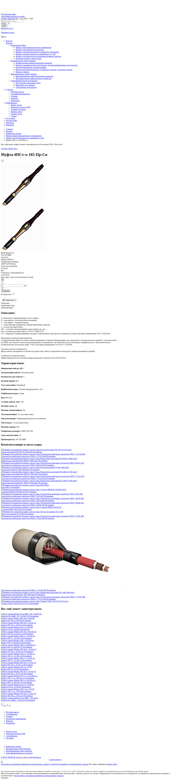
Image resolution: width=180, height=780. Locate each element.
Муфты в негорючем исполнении (30, 50)
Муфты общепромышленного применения (33, 47)
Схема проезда (55, 759)
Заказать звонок (22, 757)
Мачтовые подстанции (25, 85)
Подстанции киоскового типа (28, 83)
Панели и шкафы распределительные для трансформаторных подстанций (46, 65)
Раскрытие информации (16, 719)
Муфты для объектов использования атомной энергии (38, 56)
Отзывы (9, 716)
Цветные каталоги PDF (15, 734)
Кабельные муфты (18, 45)
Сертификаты (11, 714)
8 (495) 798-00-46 (8, 19)
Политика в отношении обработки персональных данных (25, 764)
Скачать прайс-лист (9, 149)
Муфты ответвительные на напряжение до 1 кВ (36, 54)
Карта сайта (112, 764)
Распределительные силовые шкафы (31, 67)
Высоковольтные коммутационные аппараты (34, 76)
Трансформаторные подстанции (24, 81)
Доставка (10, 738)
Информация (6, 727)
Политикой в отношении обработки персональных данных (39, 776)
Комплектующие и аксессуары (28, 59)
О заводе (4, 708)
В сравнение (6, 294)
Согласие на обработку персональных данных (69, 764)
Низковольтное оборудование (23, 61)
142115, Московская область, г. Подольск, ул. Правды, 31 (25, 759)
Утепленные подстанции (26, 87)
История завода (12, 712)
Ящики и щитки (22, 72)
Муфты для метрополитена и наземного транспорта (37, 52)
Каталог (9, 41)
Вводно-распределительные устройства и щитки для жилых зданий (44, 70)
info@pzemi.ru (35, 757)
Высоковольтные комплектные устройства (33, 78)
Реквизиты (10, 723)
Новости (9, 721)
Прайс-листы (11, 731)
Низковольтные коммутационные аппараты (34, 63)
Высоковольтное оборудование (24, 74)
